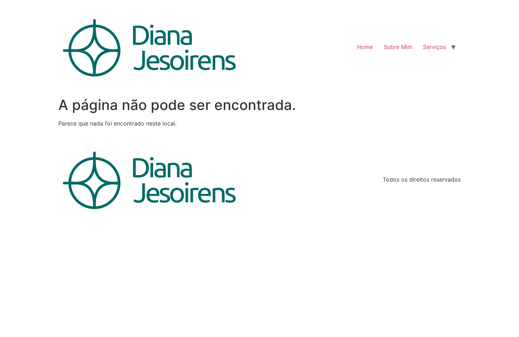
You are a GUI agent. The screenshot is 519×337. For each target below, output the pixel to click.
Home (365, 46)
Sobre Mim (397, 46)
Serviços (434, 46)
